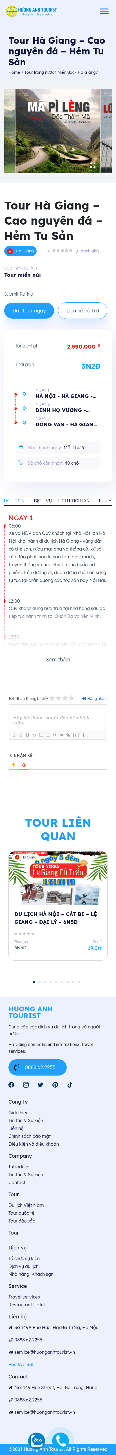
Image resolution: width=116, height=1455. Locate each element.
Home (14, 72)
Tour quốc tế (21, 1213)
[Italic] (20, 735)
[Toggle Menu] (104, 11)
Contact (16, 1182)
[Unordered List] (47, 735)
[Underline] (27, 735)
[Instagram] (26, 1085)
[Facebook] (11, 1085)
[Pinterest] (55, 1085)
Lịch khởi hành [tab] (76, 500)
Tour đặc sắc (21, 1221)
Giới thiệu (18, 1112)
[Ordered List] (40, 735)
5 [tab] (56, 982)
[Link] (67, 735)
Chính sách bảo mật (29, 1136)
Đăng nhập (96, 698)
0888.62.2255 (40, 1067)
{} (75, 735)
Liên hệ (15, 1128)
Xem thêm (58, 659)
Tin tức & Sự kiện (25, 1120)
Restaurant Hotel (26, 1304)
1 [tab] (34, 982)
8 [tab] (73, 982)
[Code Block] (61, 735)
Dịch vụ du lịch (23, 1266)
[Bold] (13, 735)
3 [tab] (45, 982)
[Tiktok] (70, 1085)
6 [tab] (62, 982)
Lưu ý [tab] (105, 500)
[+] (81, 735)
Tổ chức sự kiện (24, 1258)
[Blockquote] (54, 735)
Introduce (18, 1166)
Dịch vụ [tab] (43, 500)
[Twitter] (40, 1085)
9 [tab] (79, 982)
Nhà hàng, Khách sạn (30, 1274)
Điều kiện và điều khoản (33, 1144)
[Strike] (34, 735)
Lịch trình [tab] (16, 500)
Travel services (24, 1297)
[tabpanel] (58, 910)
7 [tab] (67, 982)
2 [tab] (39, 982)
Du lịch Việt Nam (26, 1205)
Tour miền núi (22, 275)
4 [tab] (51, 982)
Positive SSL (21, 1364)
